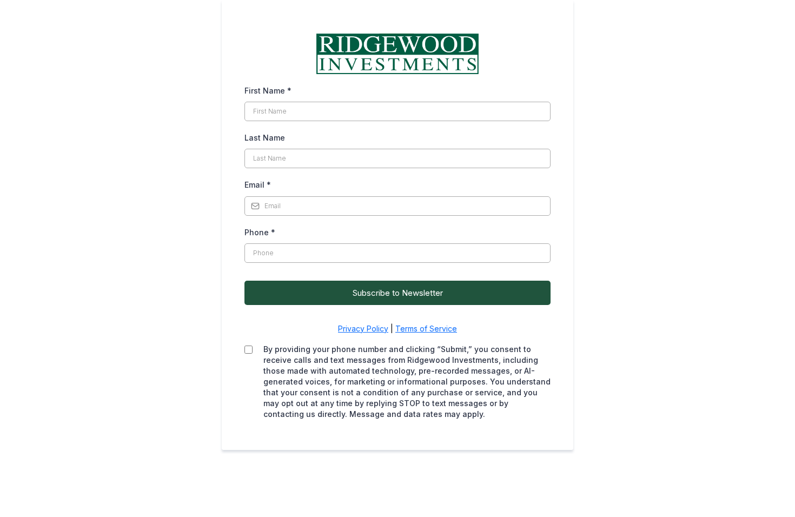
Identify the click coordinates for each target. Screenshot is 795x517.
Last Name (264, 137)
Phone (259, 232)
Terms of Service (426, 328)
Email (257, 184)
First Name (268, 90)
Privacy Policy (363, 328)
